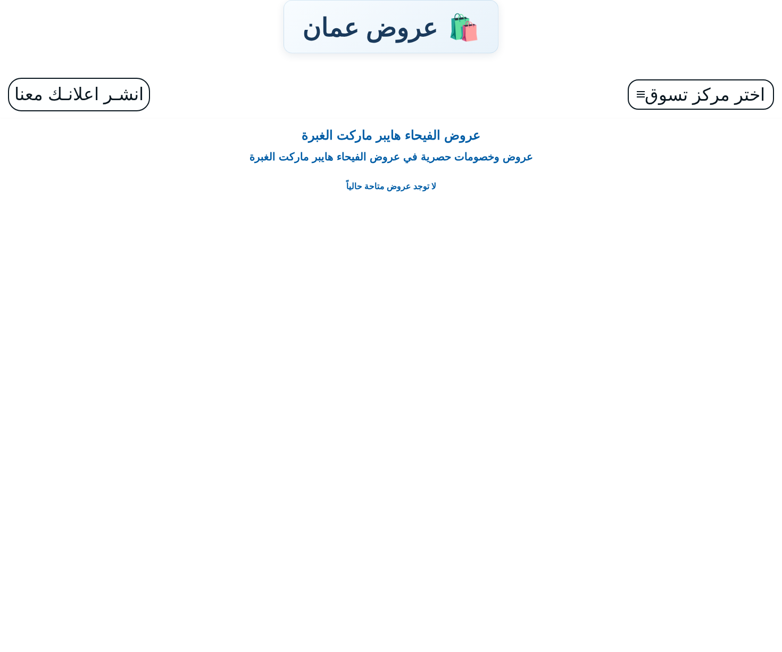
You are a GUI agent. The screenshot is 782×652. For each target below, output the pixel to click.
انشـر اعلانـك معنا (79, 94)
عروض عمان (391, 26)
